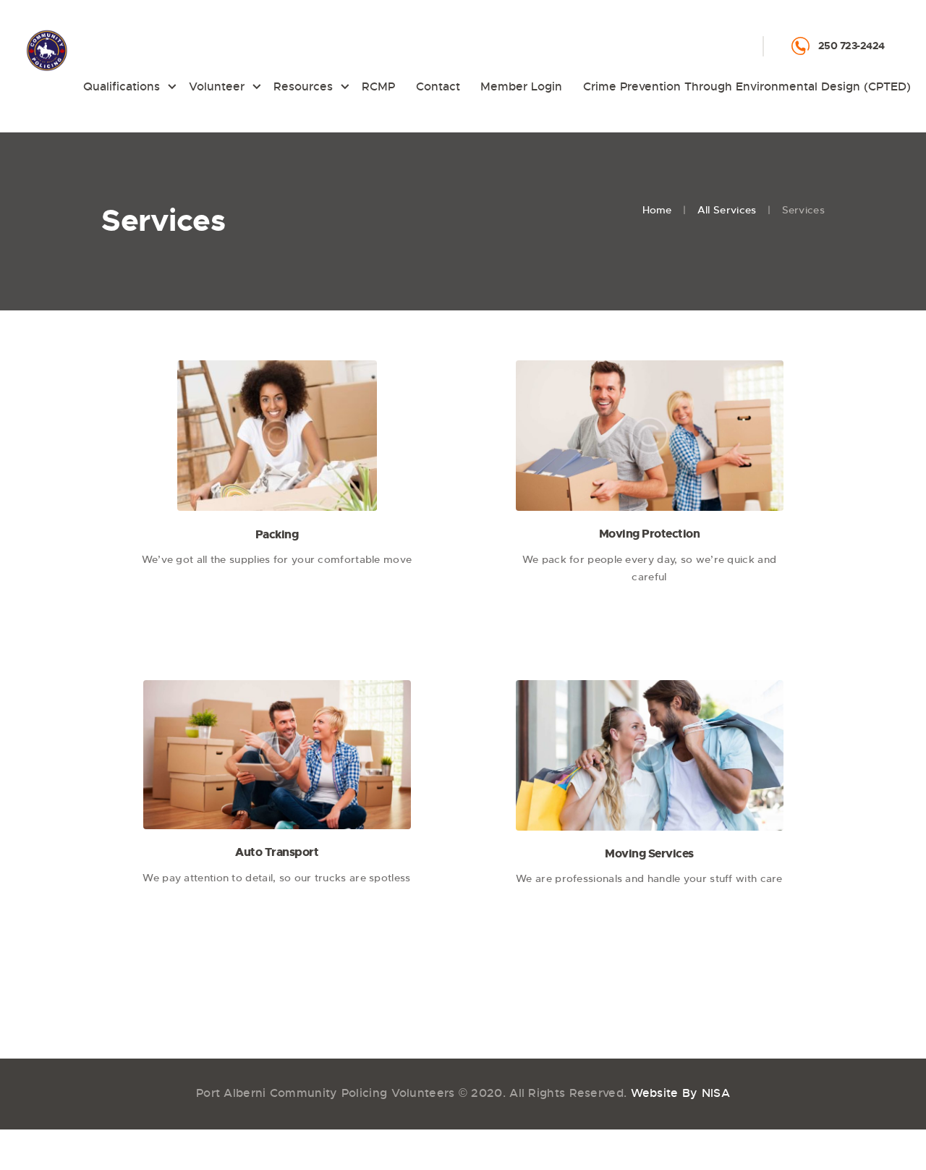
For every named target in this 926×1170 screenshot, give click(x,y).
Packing (277, 534)
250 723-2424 (851, 45)
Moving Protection (649, 534)
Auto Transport (276, 852)
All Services (727, 209)
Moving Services (649, 853)
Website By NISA (681, 1093)
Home (657, 209)
